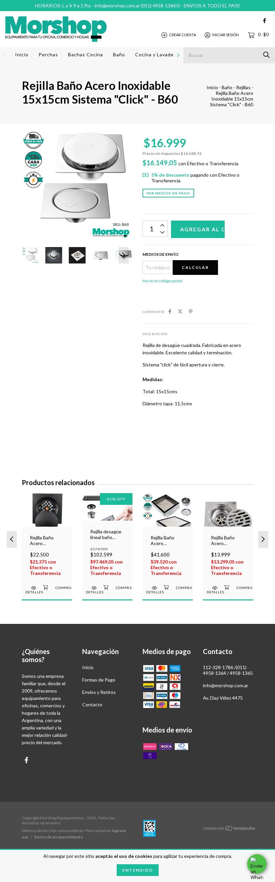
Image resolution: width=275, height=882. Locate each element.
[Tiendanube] (230, 829)
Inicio (22, 54)
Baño (119, 54)
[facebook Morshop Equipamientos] (264, 20)
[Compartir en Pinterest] (190, 311)
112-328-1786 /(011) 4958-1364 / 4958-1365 (228, 670)
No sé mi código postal (162, 280)
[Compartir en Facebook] (170, 311)
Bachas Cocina (85, 54)
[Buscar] (266, 55)
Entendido (137, 870)
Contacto (92, 704)
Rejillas (243, 87)
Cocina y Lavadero (157, 54)
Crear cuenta (182, 35)
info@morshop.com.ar (225, 685)
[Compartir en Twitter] (180, 311)
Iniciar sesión (225, 35)
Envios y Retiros (99, 692)
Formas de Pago (98, 680)
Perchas (48, 54)
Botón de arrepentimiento (58, 836)
